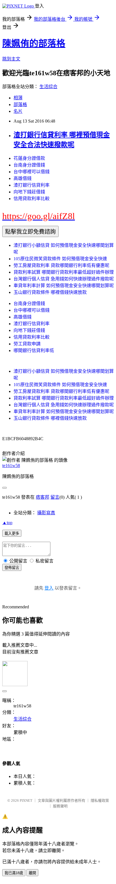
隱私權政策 (100, 800)
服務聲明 (60, 806)
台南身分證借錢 (29, 165)
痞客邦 (42, 497)
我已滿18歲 (14, 873)
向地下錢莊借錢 (29, 191)
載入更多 (12, 533)
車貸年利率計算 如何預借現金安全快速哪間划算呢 (64, 285)
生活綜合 (48, 86)
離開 (32, 873)
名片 (18, 111)
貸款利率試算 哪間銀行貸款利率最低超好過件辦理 (64, 272)
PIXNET (26, 800)
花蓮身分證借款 (29, 158)
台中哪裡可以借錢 (32, 171)
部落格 (20, 104)
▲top (7, 522)
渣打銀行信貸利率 (32, 185)
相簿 (18, 97)
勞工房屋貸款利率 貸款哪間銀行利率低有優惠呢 (61, 265)
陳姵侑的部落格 (33, 43)
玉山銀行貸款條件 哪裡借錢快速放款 (50, 292)
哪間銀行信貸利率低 (34, 350)
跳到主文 (11, 59)
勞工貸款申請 (27, 343)
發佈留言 (12, 568)
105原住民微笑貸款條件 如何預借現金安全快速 (60, 258)
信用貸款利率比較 (32, 198)
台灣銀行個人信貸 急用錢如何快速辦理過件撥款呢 (64, 278)
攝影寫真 (46, 512)
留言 (54, 497)
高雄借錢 (23, 178)
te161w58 (11, 465)
